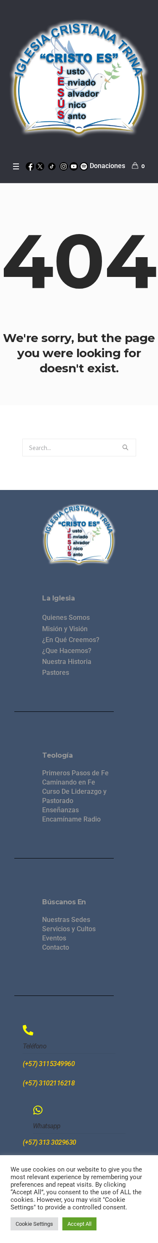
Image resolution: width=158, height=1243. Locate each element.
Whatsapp (47, 1126)
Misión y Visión (65, 629)
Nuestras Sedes (66, 920)
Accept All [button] (79, 1224)
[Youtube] (74, 166)
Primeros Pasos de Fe (75, 773)
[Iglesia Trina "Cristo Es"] (79, 78)
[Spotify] (84, 166)
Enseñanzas (60, 810)
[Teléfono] (28, 1030)
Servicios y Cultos (69, 929)
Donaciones (107, 166)
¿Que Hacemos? (66, 651)
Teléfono (34, 1046)
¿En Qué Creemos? (70, 640)
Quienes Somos (66, 618)
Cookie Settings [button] (34, 1224)
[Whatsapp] (38, 1110)
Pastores (55, 673)
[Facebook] (30, 166)
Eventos (54, 938)
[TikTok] (52, 166)
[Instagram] (63, 166)
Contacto (55, 947)
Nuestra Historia (66, 662)
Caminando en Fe (68, 782)
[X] (40, 166)
